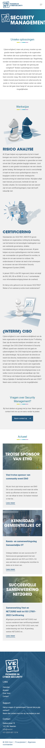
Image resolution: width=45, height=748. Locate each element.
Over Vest (6, 693)
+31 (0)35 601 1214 (10, 732)
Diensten (6, 687)
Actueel (6, 690)
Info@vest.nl (7, 729)
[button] (41, 4)
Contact (6, 696)
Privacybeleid (20, 742)
